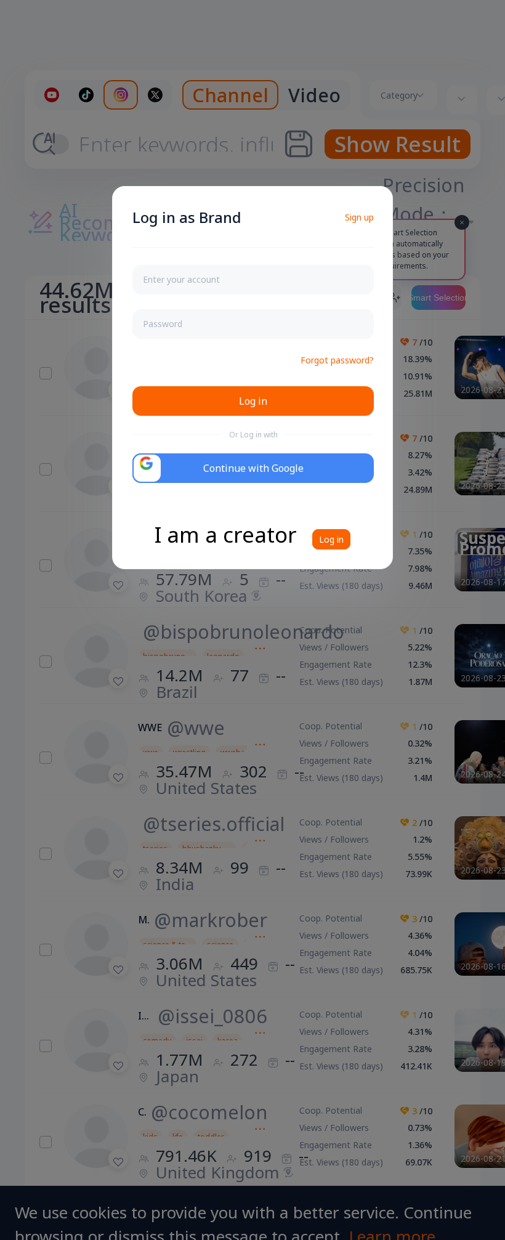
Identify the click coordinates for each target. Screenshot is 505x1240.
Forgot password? (337, 360)
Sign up (359, 217)
